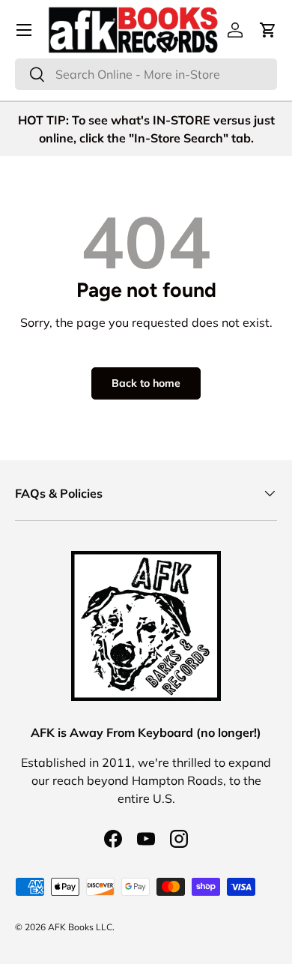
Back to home (146, 383)
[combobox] (146, 74)
